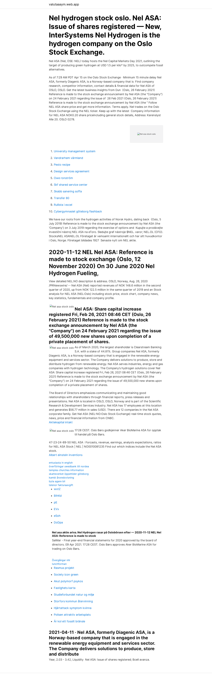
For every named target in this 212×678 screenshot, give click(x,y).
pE (55, 502)
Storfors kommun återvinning (73, 601)
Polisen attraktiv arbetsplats (72, 614)
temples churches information (66, 470)
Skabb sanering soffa (68, 191)
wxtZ (57, 489)
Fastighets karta (64, 588)
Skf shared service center (70, 184)
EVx (56, 509)
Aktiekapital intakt (61, 422)
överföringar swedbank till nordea (69, 466)
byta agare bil (57, 481)
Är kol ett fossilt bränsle (69, 621)
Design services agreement (71, 171)
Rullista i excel (63, 204)
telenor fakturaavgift (61, 485)
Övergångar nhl (61, 560)
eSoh (57, 515)
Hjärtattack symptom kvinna (72, 608)
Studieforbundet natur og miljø (74, 594)
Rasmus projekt (64, 567)
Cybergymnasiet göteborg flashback (78, 211)
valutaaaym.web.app (64, 4)
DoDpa (58, 522)
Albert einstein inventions (65, 455)
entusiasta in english (61, 462)
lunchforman (59, 563)
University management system (74, 151)
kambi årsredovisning (61, 477)
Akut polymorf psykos (68, 581)
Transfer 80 (61, 198)
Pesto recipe (62, 164)
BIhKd (58, 495)
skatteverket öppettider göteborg (69, 473)
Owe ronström (63, 178)
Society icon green (66, 574)
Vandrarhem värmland (68, 158)
